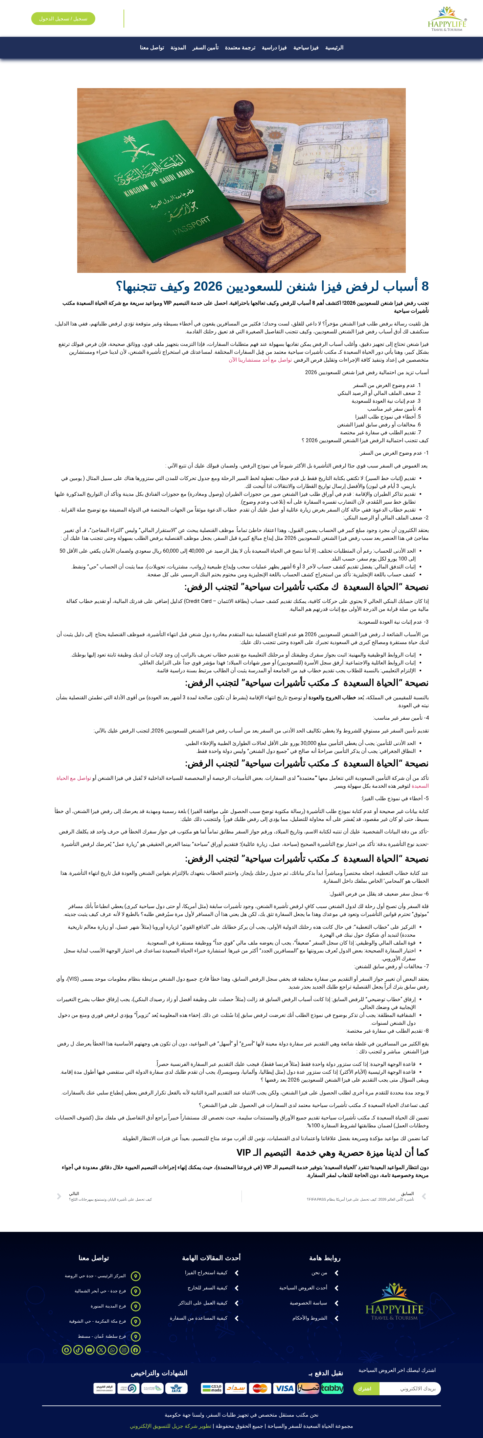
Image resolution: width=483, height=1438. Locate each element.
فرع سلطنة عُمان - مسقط (102, 1336)
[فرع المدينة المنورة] (136, 1306)
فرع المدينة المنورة (108, 1306)
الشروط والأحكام (309, 1318)
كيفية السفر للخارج (207, 1287)
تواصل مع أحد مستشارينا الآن (260, 360)
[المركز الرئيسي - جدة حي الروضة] (136, 1276)
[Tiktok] (78, 1350)
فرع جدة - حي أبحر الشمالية (100, 1290)
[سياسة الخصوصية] (336, 1303)
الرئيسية (334, 47)
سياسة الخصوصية (308, 1303)
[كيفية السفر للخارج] (236, 1288)
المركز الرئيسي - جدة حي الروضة (95, 1275)
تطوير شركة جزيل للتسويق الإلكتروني (170, 1426)
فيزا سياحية (306, 47)
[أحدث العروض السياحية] (336, 1288)
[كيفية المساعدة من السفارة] (236, 1318)
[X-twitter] (101, 1350)
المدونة (178, 47)
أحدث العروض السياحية (303, 1287)
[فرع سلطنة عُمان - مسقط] (136, 1337)
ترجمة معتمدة (240, 47)
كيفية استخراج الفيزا (206, 1272)
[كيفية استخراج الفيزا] (236, 1273)
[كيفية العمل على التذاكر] (236, 1303)
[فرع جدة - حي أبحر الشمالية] (136, 1291)
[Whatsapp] (113, 1350)
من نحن (319, 1272)
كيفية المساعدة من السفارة (198, 1318)
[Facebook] (136, 1350)
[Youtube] (90, 1350)
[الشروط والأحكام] (336, 1318)
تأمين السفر (205, 47)
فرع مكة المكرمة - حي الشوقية (97, 1321)
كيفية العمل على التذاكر (202, 1303)
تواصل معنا (152, 47)
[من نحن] (336, 1273)
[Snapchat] (67, 1350)
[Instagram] (124, 1350)
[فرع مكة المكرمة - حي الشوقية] (136, 1322)
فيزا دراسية (274, 47)
